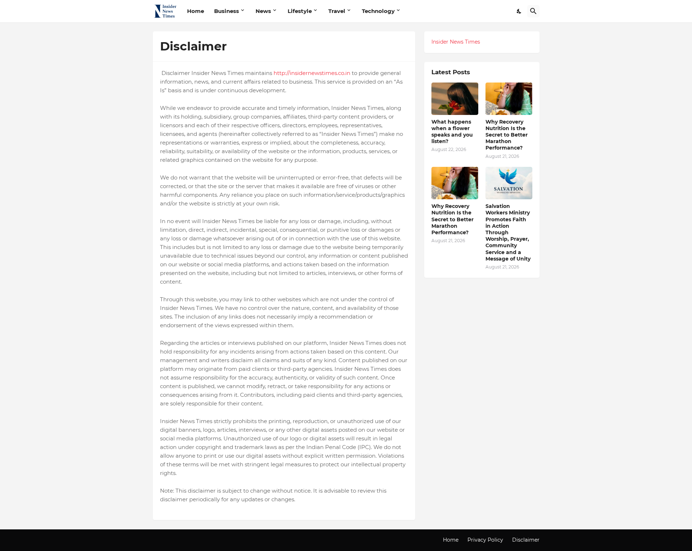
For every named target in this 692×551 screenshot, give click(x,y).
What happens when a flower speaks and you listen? (452, 132)
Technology (378, 11)
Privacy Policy (485, 540)
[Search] (533, 11)
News (263, 11)
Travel (336, 11)
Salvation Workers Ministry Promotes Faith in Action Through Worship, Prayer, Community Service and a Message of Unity (508, 232)
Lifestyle (300, 11)
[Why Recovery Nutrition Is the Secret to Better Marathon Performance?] (508, 99)
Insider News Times (455, 42)
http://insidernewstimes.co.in (313, 73)
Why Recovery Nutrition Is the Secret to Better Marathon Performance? (506, 135)
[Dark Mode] (519, 11)
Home (195, 11)
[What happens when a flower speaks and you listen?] (454, 99)
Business (226, 11)
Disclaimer (526, 540)
